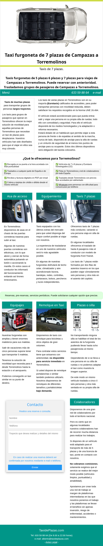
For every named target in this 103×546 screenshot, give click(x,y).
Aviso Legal (51, 542)
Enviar (35, 467)
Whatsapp (63, 185)
